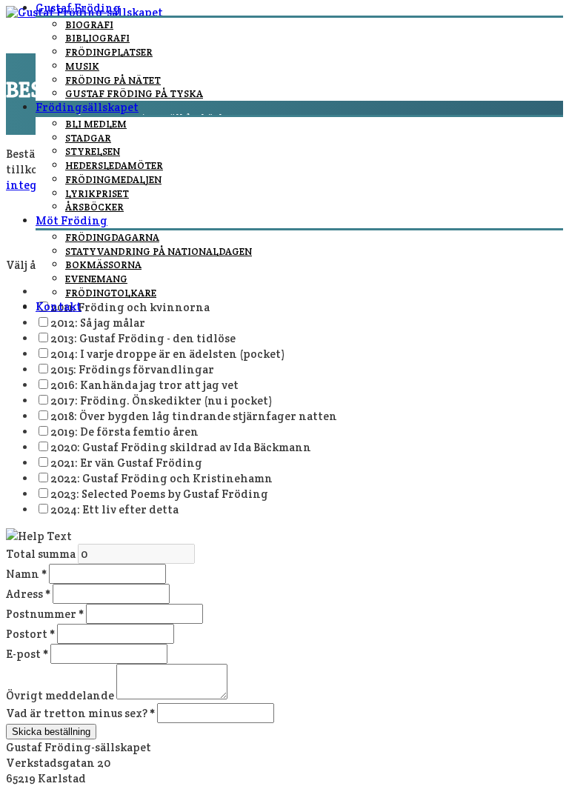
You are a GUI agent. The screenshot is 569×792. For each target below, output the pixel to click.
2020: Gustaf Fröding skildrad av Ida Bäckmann (180, 447)
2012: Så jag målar (97, 323)
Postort (30, 634)
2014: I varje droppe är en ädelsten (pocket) (167, 354)
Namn (26, 574)
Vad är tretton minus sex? (80, 713)
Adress (28, 594)
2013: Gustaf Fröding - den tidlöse (143, 338)
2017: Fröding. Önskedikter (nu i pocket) (161, 400)
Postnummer (45, 614)
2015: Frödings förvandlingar (132, 369)
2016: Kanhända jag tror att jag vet (144, 385)
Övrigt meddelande (61, 695)
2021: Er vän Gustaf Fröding (126, 463)
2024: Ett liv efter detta (114, 509)
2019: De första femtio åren (124, 432)
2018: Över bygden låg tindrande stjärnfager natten (193, 416)
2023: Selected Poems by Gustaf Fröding (159, 494)
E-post (27, 654)
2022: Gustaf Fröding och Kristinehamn (161, 478)
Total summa (42, 554)
